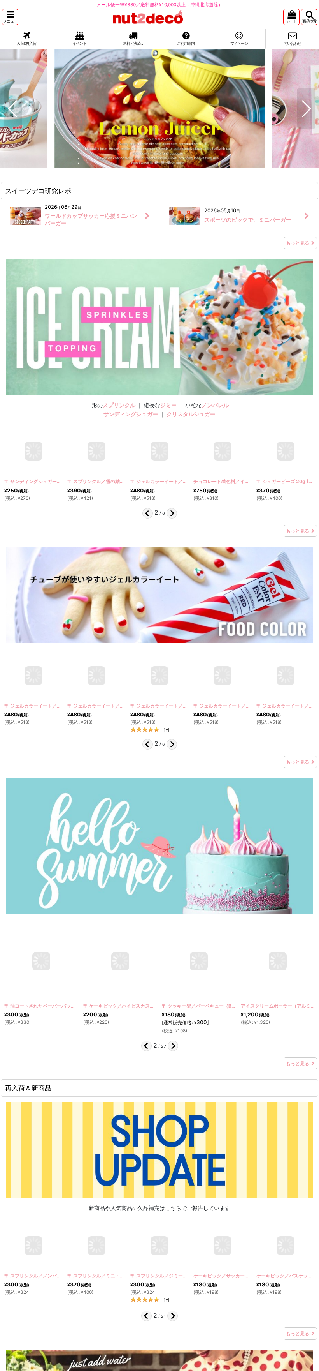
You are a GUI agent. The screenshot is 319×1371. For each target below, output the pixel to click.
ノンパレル (215, 405)
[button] (10, 17)
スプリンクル (119, 405)
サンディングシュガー (130, 414)
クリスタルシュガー (191, 414)
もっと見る (297, 243)
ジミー (168, 405)
